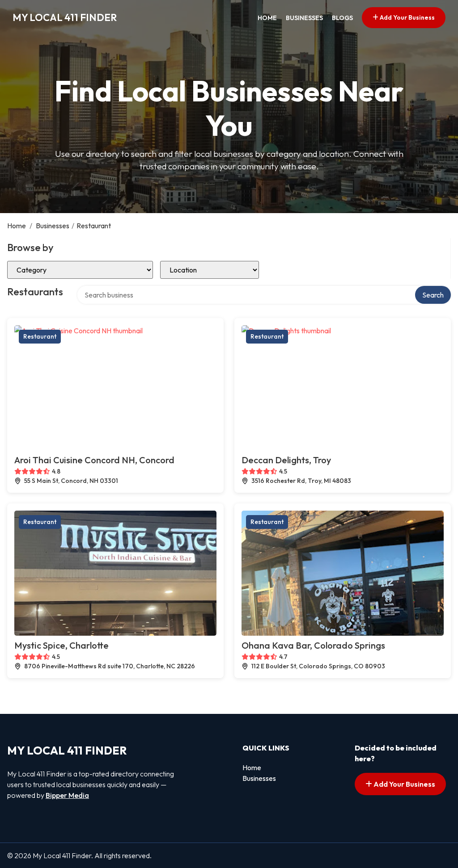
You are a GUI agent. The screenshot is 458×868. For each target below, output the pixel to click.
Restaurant (39, 336)
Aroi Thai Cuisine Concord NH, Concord (94, 459)
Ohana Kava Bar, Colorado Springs (313, 645)
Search (433, 294)
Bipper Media (67, 795)
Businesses (304, 18)
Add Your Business (406, 17)
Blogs (342, 18)
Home (267, 18)
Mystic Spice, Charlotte (61, 645)
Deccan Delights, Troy (286, 459)
